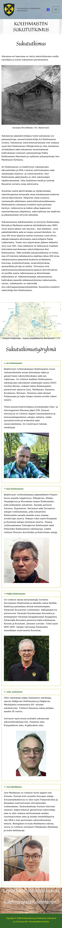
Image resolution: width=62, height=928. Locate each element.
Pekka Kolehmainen (15, 594)
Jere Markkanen (14, 787)
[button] (31, 363)
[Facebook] (48, 9)
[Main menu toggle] (56, 9)
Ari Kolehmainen (14, 363)
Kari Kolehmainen (14, 489)
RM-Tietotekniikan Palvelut (37, 922)
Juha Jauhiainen (14, 692)
